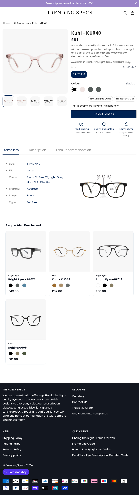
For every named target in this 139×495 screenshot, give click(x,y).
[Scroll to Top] (132, 476)
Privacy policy (12, 455)
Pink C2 (82, 89)
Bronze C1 (54, 285)
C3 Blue (24, 285)
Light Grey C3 (90, 89)
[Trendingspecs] (69, 13)
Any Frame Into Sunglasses (90, 413)
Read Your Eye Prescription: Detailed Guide (100, 455)
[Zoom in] (60, 36)
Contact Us (79, 402)
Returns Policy (12, 449)
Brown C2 (17, 353)
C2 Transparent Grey (17, 285)
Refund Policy (11, 444)
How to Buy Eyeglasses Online (91, 449)
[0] (132, 13)
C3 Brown (111, 285)
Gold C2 (61, 285)
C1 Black (11, 285)
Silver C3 (68, 285)
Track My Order (82, 408)
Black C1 (74, 89)
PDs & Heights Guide (100, 98)
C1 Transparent (98, 285)
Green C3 (24, 353)
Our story (78, 396)
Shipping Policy (12, 438)
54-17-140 (80, 75)
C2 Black (105, 285)
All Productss (21, 23)
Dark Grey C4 (98, 89)
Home (7, 23)
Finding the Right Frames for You (93, 438)
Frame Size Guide (125, 98)
